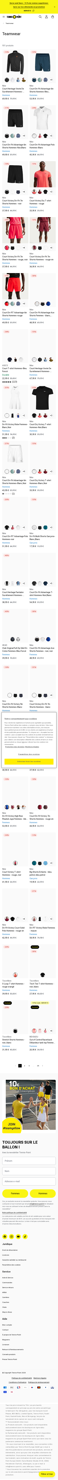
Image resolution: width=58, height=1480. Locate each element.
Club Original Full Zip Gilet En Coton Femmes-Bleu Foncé (14, 649)
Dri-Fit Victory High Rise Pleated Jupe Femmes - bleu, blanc (15, 819)
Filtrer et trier (47, 1474)
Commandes (7, 1283)
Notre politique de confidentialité (14, 1213)
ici (23, 742)
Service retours (8, 1287)
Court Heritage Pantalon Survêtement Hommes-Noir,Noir (13, 595)
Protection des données (14, 747)
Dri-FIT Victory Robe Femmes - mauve (42, 929)
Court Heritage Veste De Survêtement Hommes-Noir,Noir (13, 92)
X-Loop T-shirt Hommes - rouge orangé (13, 985)
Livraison (5, 1345)
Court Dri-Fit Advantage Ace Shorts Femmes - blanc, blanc (42, 315)
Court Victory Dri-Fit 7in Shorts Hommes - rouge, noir (15, 258)
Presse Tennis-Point (9, 1359)
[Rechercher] (40, 17)
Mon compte (7, 1325)
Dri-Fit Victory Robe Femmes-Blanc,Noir (15, 425)
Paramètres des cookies (11, 1265)
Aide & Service (7, 1278)
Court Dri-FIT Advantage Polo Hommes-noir (15, 537)
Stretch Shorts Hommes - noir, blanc (13, 1041)
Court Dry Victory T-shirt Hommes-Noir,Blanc (40, 425)
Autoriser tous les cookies (29, 761)
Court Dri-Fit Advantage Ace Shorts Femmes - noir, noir (42, 649)
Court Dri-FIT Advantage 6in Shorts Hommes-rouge (14, 314)
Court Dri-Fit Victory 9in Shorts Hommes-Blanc (12, 705)
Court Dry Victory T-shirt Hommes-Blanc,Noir (40, 481)
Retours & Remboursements (13, 1349)
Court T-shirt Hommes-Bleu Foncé (14, 369)
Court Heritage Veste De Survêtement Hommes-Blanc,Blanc (40, 371)
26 (38, 1066)
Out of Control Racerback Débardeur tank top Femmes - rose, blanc (42, 1043)
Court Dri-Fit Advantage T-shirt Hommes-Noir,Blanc (41, 593)
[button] (4, 17)
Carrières (5, 1297)
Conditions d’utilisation (17, 1382)
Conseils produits (8, 1354)
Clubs (4, 1307)
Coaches (5, 1302)
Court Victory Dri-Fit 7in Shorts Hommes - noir (12, 202)
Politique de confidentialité (22, 1378)
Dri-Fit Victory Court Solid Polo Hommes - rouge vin (13, 929)
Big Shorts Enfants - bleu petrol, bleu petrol (41, 873)
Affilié (4, 1292)
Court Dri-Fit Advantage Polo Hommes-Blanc (42, 146)
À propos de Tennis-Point (11, 1335)
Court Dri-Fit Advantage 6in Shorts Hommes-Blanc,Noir (14, 481)
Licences (5, 1255)
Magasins (6, 1340)
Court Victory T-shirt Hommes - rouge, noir (11, 873)
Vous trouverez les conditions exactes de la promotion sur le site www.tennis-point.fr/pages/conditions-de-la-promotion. (28, 1472)
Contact (5, 1330)
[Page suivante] (42, 1065)
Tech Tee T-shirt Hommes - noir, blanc (42, 985)
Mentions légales (40, 1378)
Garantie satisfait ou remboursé (14, 1260)
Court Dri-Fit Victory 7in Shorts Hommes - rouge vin (41, 817)
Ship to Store (7, 1312)
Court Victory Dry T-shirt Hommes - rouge (40, 202)
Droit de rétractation (10, 1250)
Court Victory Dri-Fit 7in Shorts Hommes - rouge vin (41, 258)
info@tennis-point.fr (36, 1204)
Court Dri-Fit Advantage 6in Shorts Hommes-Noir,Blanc (14, 146)
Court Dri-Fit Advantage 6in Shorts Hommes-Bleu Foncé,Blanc (41, 92)
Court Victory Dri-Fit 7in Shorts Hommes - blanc (40, 705)
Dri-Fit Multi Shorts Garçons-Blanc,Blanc (42, 537)
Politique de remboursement (38, 1382)
